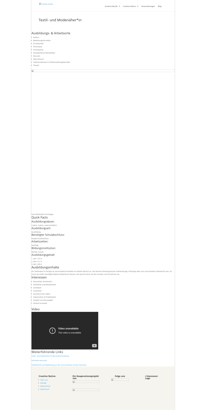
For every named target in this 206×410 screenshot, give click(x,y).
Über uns (44, 380)
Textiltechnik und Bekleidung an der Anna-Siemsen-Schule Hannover (59, 365)
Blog (160, 6)
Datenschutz (45, 386)
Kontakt (43, 383)
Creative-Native (129, 6)
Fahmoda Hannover (39, 360)
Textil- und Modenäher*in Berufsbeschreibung (50, 356)
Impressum (44, 389)
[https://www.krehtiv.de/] (86, 390)
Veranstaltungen (148, 6)
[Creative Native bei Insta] (120, 379)
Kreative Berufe (111, 6)
